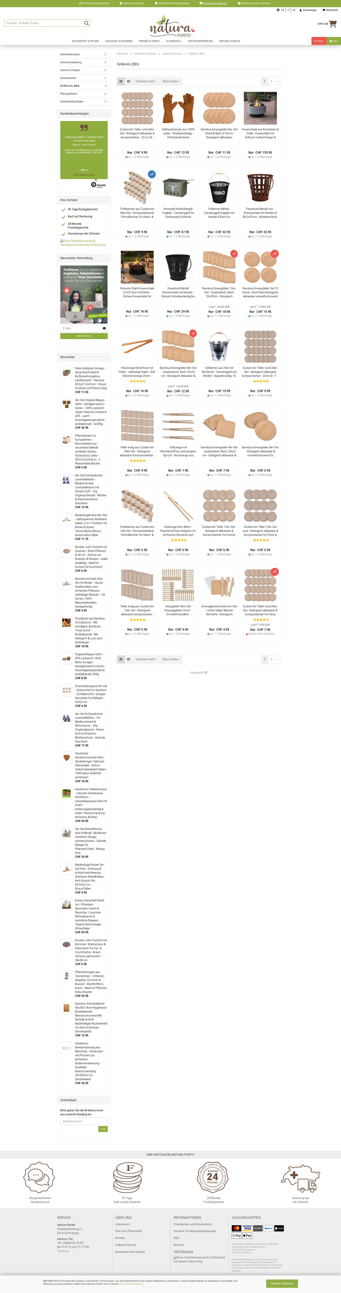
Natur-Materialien (200, 41)
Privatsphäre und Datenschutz (193, 1224)
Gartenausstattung (70, 62)
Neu (335, 41)
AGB (176, 1238)
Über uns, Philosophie (128, 1231)
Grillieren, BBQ (69, 85)
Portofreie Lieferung (215, 3)
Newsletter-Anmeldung (130, 1251)
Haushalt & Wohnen (119, 41)
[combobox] (171, 81)
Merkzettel (331, 10)
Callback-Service (125, 1244)
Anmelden (84, 336)
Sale (320, 41)
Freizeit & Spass (149, 41)
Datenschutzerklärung (131, 1284)
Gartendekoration (70, 54)
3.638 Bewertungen (84, 174)
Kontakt (120, 1238)
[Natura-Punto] (172, 26)
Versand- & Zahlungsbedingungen (195, 1231)
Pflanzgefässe (68, 93)
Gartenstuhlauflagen (71, 101)
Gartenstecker (68, 78)
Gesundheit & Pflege (85, 41)
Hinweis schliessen (282, 1283)
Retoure (179, 1244)
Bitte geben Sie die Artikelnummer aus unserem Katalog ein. (82, 1112)
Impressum (122, 1224)
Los (103, 1129)
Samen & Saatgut (70, 70)
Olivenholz (173, 41)
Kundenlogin (309, 10)
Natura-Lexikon (229, 41)
